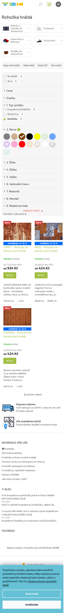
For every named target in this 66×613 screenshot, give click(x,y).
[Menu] (58, 4)
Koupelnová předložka (21, 109)
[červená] (22, 144)
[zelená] (44, 136)
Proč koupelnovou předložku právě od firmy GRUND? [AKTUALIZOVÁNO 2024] (28, 497)
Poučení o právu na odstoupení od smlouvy (23, 462)
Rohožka (14, 119)
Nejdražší (42, 65)
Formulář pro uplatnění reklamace (19, 470)
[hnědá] (22, 136)
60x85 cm (52, 301)
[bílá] (44, 144)
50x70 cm (8, 386)
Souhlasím (31, 605)
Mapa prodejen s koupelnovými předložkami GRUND (33, 548)
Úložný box (15, 114)
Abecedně (56, 65)
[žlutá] (37, 136)
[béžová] (14, 136)
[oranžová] (29, 144)
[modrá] (52, 136)
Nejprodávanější (11, 65)
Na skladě (14, 76)
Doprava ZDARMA (10, 474)
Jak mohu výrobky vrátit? (14, 479)
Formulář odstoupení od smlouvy (18, 466)
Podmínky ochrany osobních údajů (19, 457)
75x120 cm (8, 301)
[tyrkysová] (6, 151)
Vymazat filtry (31, 211)
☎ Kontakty (8, 449)
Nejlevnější (28, 65)
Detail (10, 275)
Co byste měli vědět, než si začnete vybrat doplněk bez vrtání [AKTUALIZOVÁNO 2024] (30, 513)
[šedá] (6, 136)
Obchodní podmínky (12, 453)
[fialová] (6, 144)
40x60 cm (39, 301)
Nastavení (32, 594)
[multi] (37, 144)
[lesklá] (52, 144)
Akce (11, 81)
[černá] (29, 136)
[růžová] (14, 144)
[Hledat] (40, 4)
